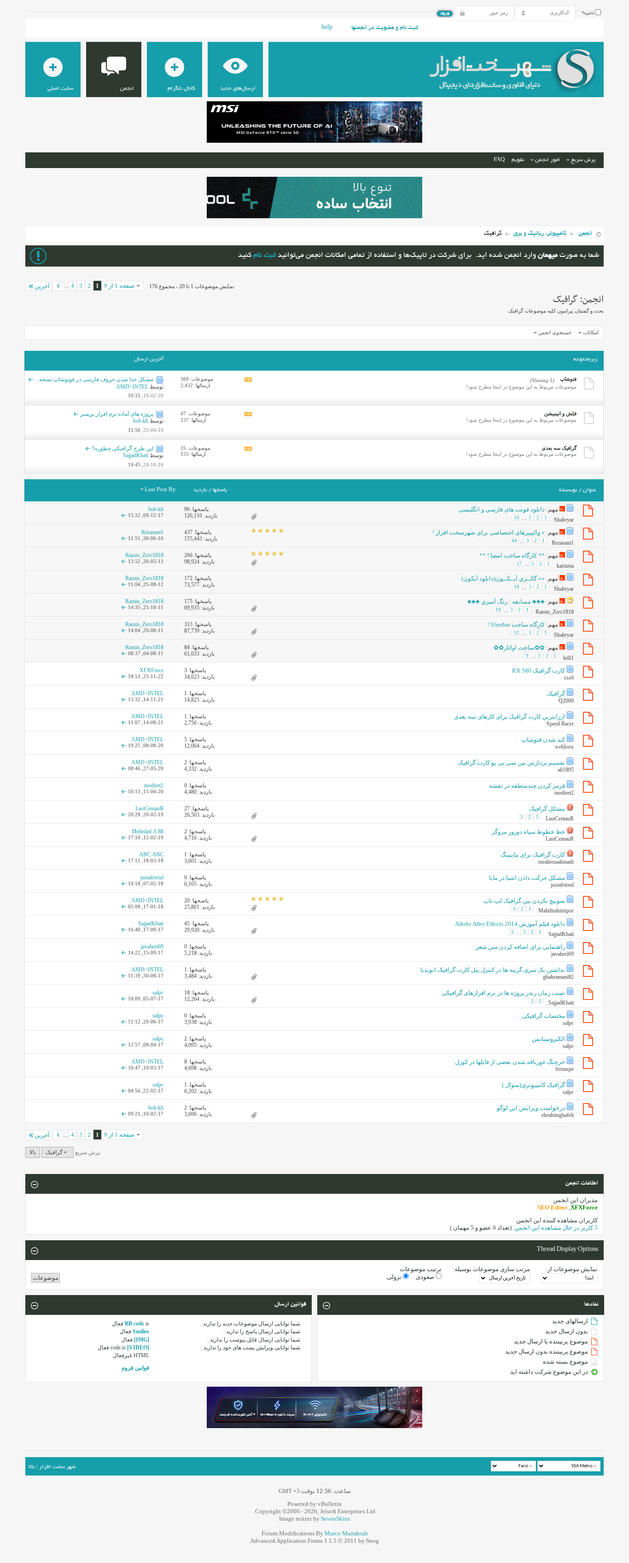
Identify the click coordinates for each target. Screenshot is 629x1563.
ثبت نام (264, 256)
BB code (134, 1323)
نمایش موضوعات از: (572, 1269)
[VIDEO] (138, 1347)
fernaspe (564, 1069)
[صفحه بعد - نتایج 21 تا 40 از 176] (58, 286)
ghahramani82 (558, 977)
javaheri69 (562, 954)
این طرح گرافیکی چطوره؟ (122, 448)
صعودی (426, 1276)
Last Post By (160, 490)
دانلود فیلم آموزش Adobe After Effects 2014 (510, 923)
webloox (564, 747)
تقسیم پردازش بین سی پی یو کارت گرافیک (511, 762)
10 (516, 517)
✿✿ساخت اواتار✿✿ (519, 647)
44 (514, 540)
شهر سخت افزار (57, 1467)
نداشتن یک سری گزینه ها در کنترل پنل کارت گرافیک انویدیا (492, 969)
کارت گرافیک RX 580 (538, 670)
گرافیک (556, 693)
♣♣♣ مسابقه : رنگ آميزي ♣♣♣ (506, 601)
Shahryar (564, 520)
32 (516, 632)
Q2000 (566, 700)
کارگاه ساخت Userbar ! (516, 624)
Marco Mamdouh (346, 1533)
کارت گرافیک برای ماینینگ (533, 854)
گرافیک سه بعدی (559, 448)
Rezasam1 (563, 543)
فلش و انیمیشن (560, 413)
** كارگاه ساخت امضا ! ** (512, 555)
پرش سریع (583, 160)
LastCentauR (560, 818)
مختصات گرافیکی (543, 1015)
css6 (569, 677)
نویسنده (568, 490)
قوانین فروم (135, 1368)
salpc (568, 1023)
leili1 (568, 658)
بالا (32, 1152)
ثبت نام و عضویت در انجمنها (384, 28)
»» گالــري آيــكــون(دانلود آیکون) (503, 578)
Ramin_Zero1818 (555, 612)
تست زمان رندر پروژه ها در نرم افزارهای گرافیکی (503, 992)
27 (519, 563)
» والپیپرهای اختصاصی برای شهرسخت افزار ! (488, 532)
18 (516, 586)
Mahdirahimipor (556, 910)
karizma (565, 566)
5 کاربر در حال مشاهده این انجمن (556, 1227)
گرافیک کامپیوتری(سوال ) (533, 1084)
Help (326, 28)
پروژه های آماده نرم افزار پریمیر (116, 414)
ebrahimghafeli (558, 1115)
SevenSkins (335, 1518)
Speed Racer (560, 723)
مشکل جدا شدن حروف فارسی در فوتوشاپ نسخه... (94, 379)
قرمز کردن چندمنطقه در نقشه (527, 785)
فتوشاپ (568, 379)
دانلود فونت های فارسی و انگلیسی (502, 509)
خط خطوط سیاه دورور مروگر (528, 831)
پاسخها (220, 490)
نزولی (395, 1276)
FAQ (499, 160)
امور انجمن (547, 160)
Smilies (141, 1331)
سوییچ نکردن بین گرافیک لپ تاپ (524, 900)
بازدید (200, 490)
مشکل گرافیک (547, 808)
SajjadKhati (561, 934)
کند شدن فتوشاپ (543, 739)
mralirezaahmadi (556, 862)
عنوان (589, 490)
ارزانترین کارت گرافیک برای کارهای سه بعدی (509, 716)
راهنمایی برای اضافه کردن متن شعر (520, 946)
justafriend (562, 885)
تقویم (518, 160)
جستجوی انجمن (554, 332)
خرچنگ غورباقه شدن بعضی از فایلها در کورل (510, 1061)
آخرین (42, 286)
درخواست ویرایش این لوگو (531, 1107)
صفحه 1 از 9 (119, 285)
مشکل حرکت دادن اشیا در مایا (527, 877)
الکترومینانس (548, 1038)
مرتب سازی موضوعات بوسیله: (491, 1269)
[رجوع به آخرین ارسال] (124, 515)
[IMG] (141, 1339)
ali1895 (566, 770)
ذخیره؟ (588, 13)
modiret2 (564, 793)
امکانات (591, 332)
